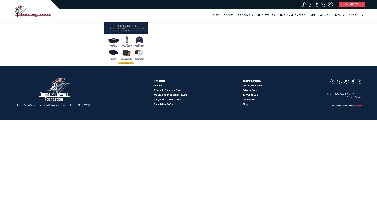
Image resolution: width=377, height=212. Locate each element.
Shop (353, 15)
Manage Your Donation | (167, 94)
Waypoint (358, 106)
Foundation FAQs (163, 104)
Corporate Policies (253, 85)
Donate (158, 85)
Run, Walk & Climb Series (168, 99)
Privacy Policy (250, 90)
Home (215, 15)
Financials (159, 80)
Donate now (352, 4)
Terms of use (250, 94)
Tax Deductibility (252, 80)
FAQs (184, 94)
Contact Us (249, 99)
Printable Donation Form (167, 90)
